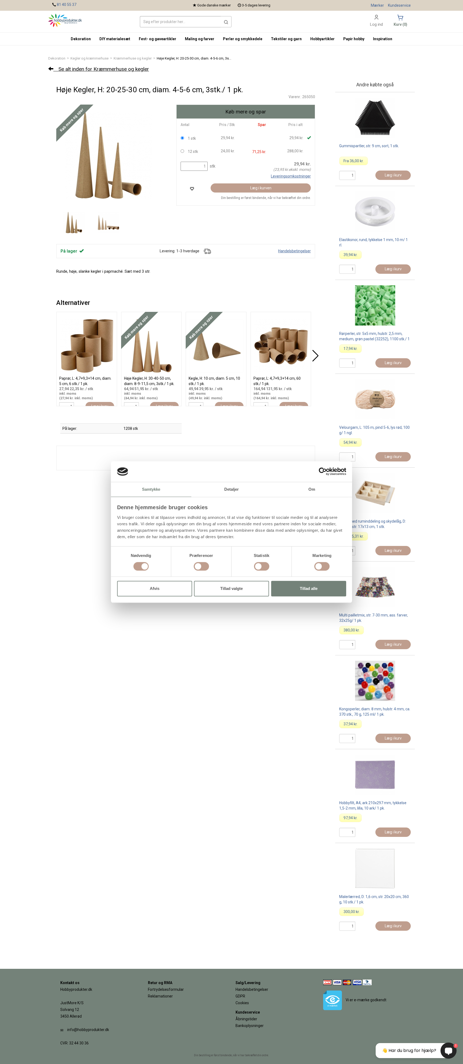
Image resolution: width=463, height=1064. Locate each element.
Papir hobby (353, 39)
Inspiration (382, 39)
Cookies (242, 1003)
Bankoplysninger (250, 1026)
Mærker (377, 5)
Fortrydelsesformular (166, 989)
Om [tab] (311, 489)
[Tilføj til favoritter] (192, 188)
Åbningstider (246, 1019)
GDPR (240, 996)
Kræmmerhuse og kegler (133, 58)
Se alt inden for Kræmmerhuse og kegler (101, 69)
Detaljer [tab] (231, 489)
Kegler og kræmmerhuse (89, 58)
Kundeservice (399, 5)
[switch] (201, 566)
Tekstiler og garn (286, 39)
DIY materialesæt (114, 39)
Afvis (154, 588)
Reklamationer (160, 996)
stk (211, 166)
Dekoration (56, 58)
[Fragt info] (207, 251)
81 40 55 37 (66, 4)
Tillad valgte (231, 588)
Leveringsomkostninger (291, 176)
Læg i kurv (393, 175)
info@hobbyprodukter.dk (88, 1030)
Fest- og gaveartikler (157, 39)
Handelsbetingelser (294, 251)
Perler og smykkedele (242, 39)
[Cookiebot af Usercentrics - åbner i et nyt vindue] (322, 472)
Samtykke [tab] (151, 489)
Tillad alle (309, 588)
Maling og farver (199, 39)
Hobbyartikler (322, 39)
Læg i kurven (260, 188)
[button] (226, 21)
